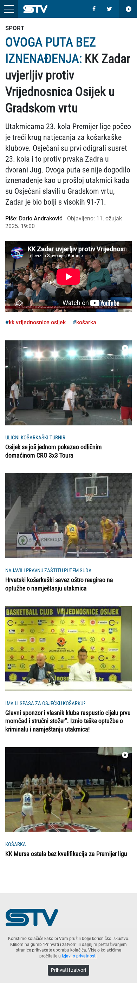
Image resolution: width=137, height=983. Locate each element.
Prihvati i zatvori (68, 970)
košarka (86, 322)
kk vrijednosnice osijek (37, 322)
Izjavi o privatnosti (79, 956)
